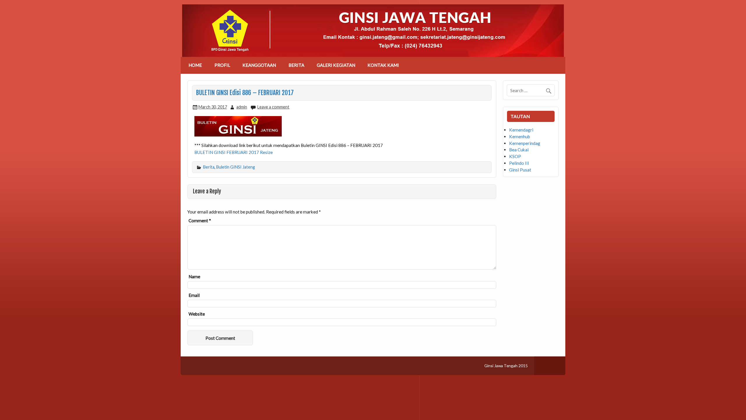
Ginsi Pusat (520, 169)
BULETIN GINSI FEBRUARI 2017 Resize (233, 152)
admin (241, 106)
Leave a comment (273, 106)
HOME (195, 65)
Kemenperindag (524, 143)
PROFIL (222, 65)
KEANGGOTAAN (259, 65)
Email (194, 295)
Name (194, 276)
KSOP (515, 156)
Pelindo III (519, 163)
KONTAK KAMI (383, 65)
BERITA (296, 65)
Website (197, 314)
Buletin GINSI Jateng (235, 166)
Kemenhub (519, 136)
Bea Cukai (519, 149)
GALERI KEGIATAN (336, 65)
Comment (200, 220)
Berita (208, 166)
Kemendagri (521, 129)
